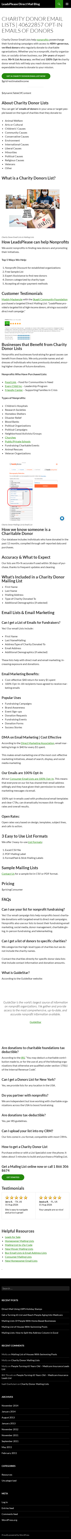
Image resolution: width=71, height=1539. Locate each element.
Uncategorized (9, 1480)
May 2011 (7, 1447)
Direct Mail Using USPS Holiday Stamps (22, 1309)
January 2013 (9, 1423)
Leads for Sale (12, 1236)
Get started (13, 1177)
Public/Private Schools (18, 441)
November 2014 (10, 1405)
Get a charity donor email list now (26, 76)
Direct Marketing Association (37, 743)
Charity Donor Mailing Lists (25, 1360)
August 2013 (8, 1417)
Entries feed (8, 1508)
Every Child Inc (13, 386)
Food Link (11, 382)
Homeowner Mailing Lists (19, 1240)
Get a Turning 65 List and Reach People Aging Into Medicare (32, 1314)
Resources (7, 1474)
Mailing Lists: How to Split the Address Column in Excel (30, 1332)
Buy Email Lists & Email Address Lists (26, 1252)
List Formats (35, 842)
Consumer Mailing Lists (18, 1256)
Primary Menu (67, 4)
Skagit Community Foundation (50, 299)
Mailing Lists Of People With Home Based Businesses (29, 1320)
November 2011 (10, 1435)
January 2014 (9, 1411)
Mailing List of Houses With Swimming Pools (24, 1326)
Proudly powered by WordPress (15, 1535)
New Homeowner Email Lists (21, 1260)
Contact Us (8, 873)
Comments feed (10, 1514)
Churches (10, 437)
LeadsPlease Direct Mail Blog (21, 4)
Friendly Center (14, 390)
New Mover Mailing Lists (19, 1248)
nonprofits (43, 39)
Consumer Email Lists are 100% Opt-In (32, 778)
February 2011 (9, 1453)
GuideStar (35, 1022)
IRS (23, 1057)
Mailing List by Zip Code (18, 1244)
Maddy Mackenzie (12, 299)
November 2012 (10, 1429)
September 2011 (10, 1441)
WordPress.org (9, 1520)
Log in (5, 1502)
